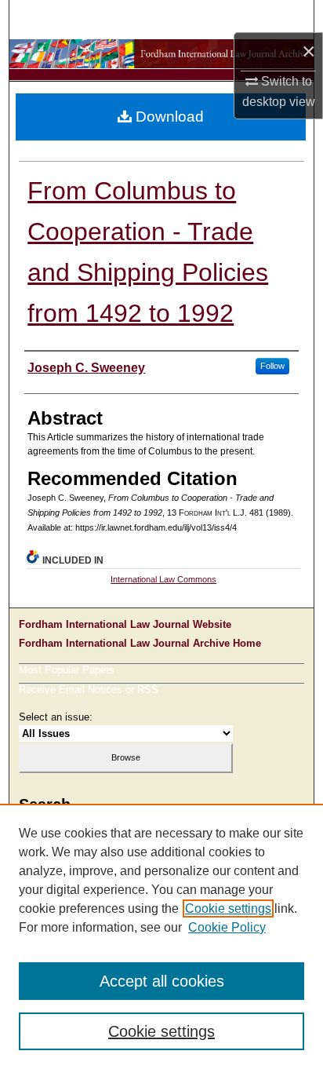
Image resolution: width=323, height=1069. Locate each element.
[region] (161, 936)
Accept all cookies (162, 981)
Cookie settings (228, 908)
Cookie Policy (227, 927)
